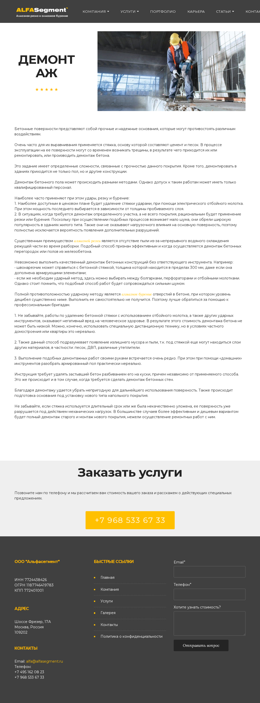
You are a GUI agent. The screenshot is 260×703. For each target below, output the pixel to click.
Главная (108, 577)
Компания (110, 589)
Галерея (108, 613)
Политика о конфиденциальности (131, 636)
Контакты (109, 624)
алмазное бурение (137, 294)
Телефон (182, 584)
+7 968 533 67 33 (130, 520)
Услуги (107, 601)
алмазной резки (87, 241)
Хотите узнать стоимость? (197, 607)
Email (179, 562)
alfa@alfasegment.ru (44, 661)
